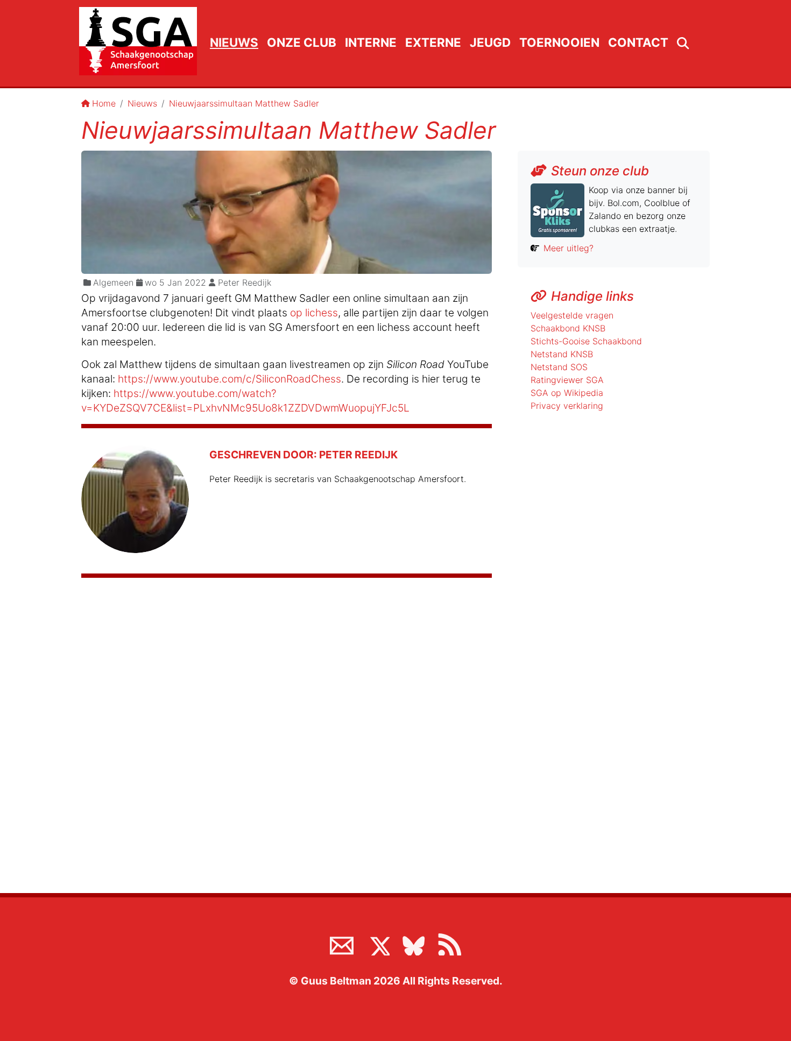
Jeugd (490, 42)
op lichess (314, 312)
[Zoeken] (683, 43)
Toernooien (559, 42)
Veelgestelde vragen (572, 315)
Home (104, 103)
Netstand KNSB (562, 354)
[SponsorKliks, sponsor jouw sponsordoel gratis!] (557, 209)
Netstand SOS (559, 367)
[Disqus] (286, 729)
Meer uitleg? (568, 248)
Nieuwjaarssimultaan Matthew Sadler (244, 103)
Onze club (301, 42)
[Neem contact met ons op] (342, 943)
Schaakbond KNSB (568, 328)
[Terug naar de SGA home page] (138, 41)
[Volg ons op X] (378, 943)
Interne (371, 42)
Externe (433, 42)
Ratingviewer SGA (567, 379)
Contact (638, 42)
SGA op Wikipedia (567, 392)
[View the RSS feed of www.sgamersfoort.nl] (449, 943)
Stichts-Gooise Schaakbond (586, 341)
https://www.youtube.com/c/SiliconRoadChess (229, 378)
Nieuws (234, 42)
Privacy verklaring (567, 405)
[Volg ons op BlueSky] (413, 943)
